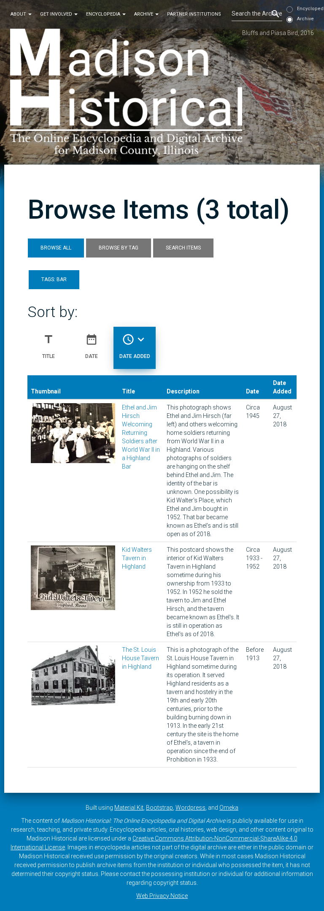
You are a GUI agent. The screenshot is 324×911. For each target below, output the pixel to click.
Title (48, 346)
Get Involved (56, 14)
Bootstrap (159, 807)
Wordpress (190, 807)
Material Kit (128, 807)
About (19, 14)
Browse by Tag (118, 248)
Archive (144, 14)
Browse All (55, 248)
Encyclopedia (104, 14)
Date (91, 346)
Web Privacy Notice (162, 895)
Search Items (183, 248)
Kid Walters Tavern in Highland (137, 558)
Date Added (134, 346)
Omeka (228, 807)
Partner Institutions (194, 14)
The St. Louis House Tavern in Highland (140, 658)
